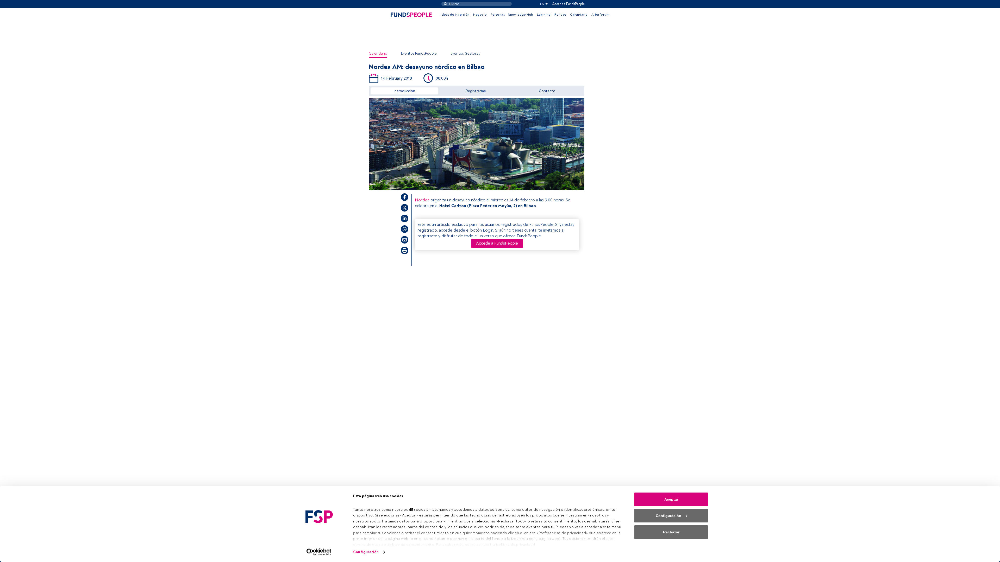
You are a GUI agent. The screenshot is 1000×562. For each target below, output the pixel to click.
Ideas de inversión (455, 14)
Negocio (480, 14)
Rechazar (671, 532)
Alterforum (600, 14)
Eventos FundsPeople (419, 53)
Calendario (579, 14)
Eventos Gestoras (465, 53)
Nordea (422, 200)
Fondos (560, 14)
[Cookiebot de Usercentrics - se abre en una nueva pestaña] (319, 552)
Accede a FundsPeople (568, 4)
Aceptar (671, 499)
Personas (498, 14)
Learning (544, 14)
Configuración (366, 552)
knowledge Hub (520, 14)
